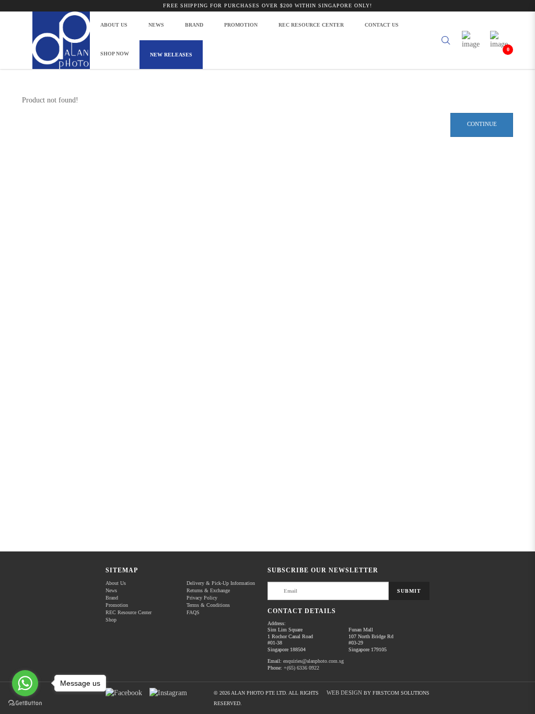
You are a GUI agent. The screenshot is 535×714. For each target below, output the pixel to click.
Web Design (344, 692)
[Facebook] (124, 692)
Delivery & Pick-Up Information (221, 583)
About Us (116, 583)
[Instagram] (168, 692)
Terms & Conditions (208, 605)
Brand (112, 598)
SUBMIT (409, 591)
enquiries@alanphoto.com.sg (313, 661)
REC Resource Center (129, 612)
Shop (111, 620)
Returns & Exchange (208, 590)
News (111, 590)
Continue (482, 124)
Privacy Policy (202, 598)
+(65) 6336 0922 (301, 668)
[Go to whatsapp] (25, 683)
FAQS (193, 612)
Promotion (117, 605)
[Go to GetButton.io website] (25, 703)
